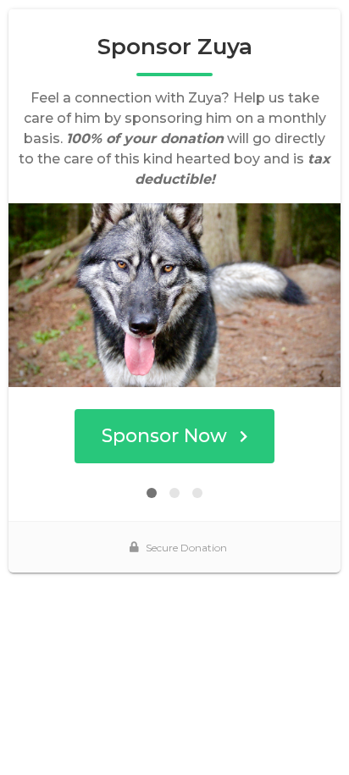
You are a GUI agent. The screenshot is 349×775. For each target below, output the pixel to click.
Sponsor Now (164, 435)
